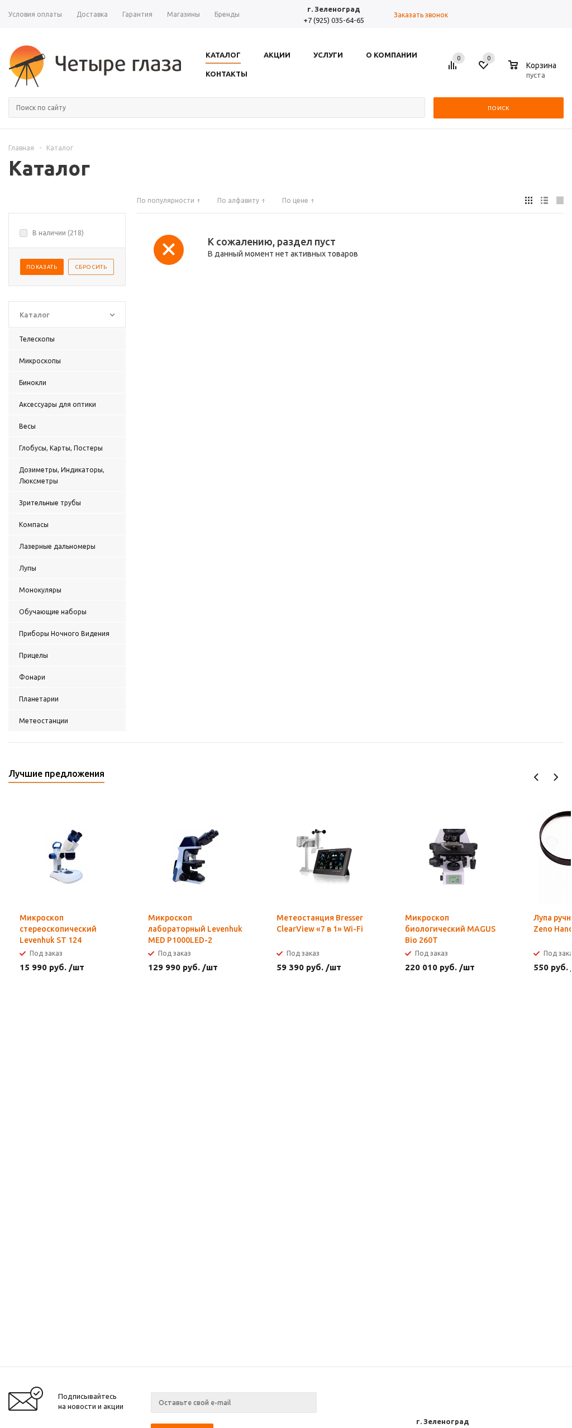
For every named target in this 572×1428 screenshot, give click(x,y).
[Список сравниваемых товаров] (454, 69)
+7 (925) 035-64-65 (333, 20)
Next (555, 777)
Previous (536, 777)
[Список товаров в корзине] (534, 73)
